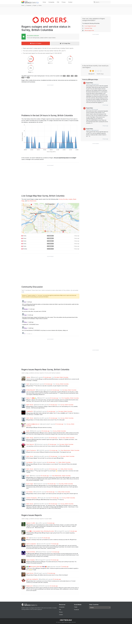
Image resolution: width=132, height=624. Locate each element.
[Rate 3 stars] (95, 71)
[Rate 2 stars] (93, 71)
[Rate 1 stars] (90, 71)
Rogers (35, 5)
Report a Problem (36, 43)
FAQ (58, 2)
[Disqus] (50, 317)
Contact (70, 2)
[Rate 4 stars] (98, 71)
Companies (51, 2)
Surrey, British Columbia (62, 384)
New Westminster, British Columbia (70, 450)
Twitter (75, 607)
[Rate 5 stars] (101, 71)
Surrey (60, 199)
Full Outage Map (66, 43)
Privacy (64, 2)
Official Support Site (89, 30)
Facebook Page (88, 28)
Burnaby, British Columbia (61, 377)
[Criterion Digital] (66, 620)
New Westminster (31, 201)
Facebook (76, 609)
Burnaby (65, 199)
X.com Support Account (90, 26)
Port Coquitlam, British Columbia (70, 398)
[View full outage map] (50, 218)
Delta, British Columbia (64, 462)
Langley (70, 199)
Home (44, 2)
